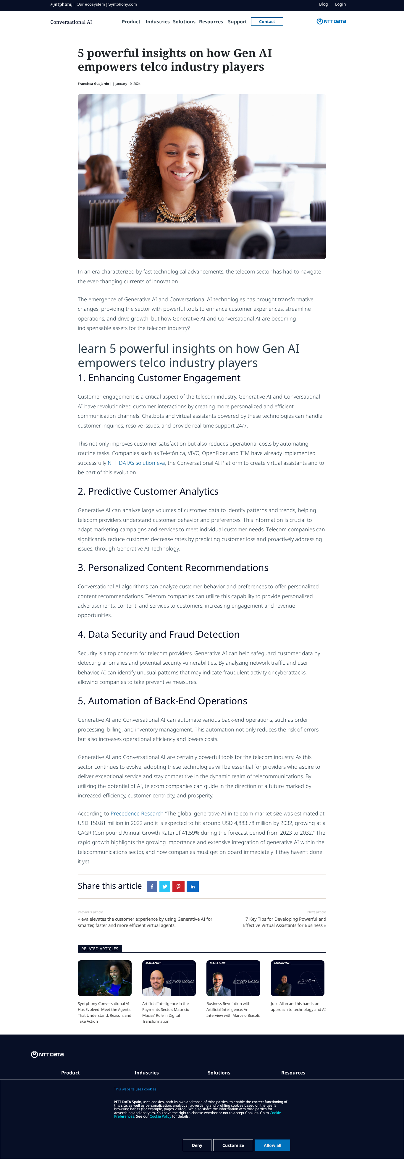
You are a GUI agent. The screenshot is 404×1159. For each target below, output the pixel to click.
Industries (157, 21)
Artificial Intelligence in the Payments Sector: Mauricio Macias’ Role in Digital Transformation (165, 1012)
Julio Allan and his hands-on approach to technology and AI (298, 1006)
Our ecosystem (91, 4)
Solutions (184, 21)
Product (131, 21)
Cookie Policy (160, 1116)
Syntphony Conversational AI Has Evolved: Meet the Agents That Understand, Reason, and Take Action (104, 1012)
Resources (211, 21)
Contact (267, 21)
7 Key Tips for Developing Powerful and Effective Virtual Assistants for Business (284, 922)
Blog (323, 4)
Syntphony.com (122, 4)
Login (340, 4)
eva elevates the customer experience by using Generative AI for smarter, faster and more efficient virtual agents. (145, 922)
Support (237, 21)
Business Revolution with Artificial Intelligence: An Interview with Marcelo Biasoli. (233, 1009)
